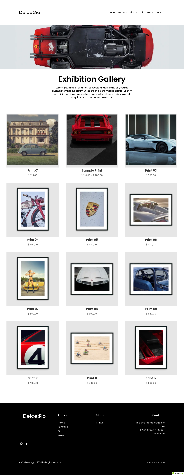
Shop (132, 12)
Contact (160, 12)
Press (150, 12)
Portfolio (122, 12)
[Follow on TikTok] (27, 443)
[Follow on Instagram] (21, 443)
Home (112, 12)
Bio (142, 12)
